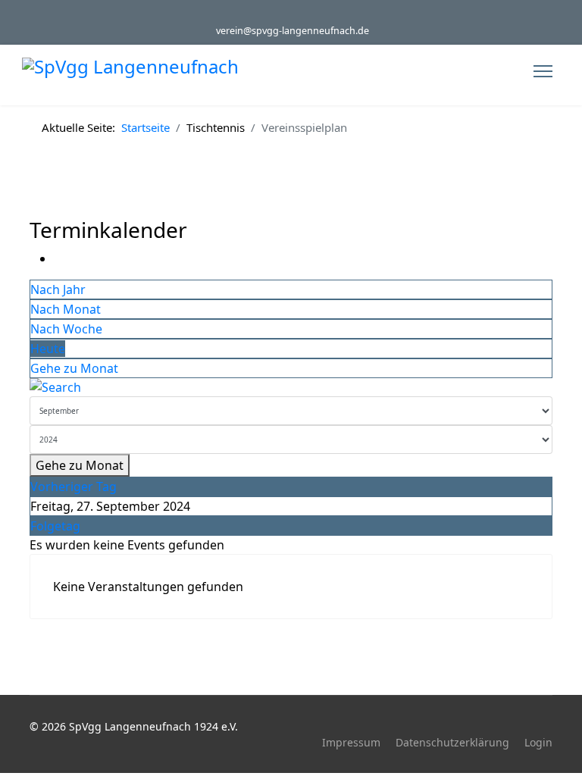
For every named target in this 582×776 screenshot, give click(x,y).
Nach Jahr (58, 289)
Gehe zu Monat (74, 368)
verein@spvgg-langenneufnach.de (292, 30)
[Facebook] (279, 14)
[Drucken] (58, 258)
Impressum (351, 742)
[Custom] (303, 14)
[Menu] (543, 71)
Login (538, 742)
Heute (47, 348)
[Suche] (291, 387)
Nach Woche (66, 329)
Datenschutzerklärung (452, 742)
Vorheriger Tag (73, 486)
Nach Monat (65, 309)
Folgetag (55, 526)
